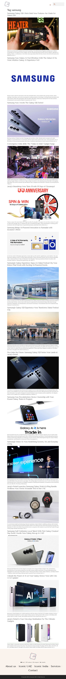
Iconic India (41, 666)
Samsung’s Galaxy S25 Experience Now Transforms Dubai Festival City (32, 309)
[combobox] (58, 4)
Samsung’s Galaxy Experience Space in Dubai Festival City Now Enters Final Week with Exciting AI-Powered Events (32, 264)
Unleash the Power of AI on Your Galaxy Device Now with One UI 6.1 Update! (32, 577)
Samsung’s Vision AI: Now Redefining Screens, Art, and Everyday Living (32, 443)
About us (10, 666)
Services (55, 666)
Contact (33, 670)
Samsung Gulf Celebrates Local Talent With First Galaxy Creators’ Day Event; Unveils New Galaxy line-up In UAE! (32, 532)
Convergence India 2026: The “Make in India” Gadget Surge (31, 144)
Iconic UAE (25, 666)
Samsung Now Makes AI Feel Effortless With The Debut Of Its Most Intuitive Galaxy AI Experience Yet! (32, 59)
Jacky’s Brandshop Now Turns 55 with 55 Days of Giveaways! (31, 186)
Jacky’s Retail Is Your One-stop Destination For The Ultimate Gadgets (31, 620)
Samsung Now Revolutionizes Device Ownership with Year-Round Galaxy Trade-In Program (30, 398)
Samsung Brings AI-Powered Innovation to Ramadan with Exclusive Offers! (29, 229)
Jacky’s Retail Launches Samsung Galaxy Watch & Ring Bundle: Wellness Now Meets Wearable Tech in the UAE (32, 487)
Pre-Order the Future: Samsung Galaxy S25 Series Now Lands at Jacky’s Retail (32, 353)
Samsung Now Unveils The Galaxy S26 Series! (25, 103)
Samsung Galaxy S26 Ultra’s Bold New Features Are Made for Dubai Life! (31, 14)
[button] (50, 5)
